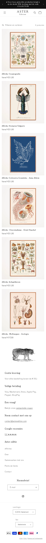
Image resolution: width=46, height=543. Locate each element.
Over (7, 454)
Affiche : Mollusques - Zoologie (15, 334)
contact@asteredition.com (16, 421)
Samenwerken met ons (14, 460)
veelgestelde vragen (24, 408)
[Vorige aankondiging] (2, 4)
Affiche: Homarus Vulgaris (13, 126)
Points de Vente (11, 466)
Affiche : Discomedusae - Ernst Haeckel (19, 230)
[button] (4, 12)
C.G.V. (21, 538)
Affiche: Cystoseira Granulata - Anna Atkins (20, 178)
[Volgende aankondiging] (43, 4)
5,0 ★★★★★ (11, 434)
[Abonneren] (36, 487)
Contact (8, 471)
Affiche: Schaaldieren (11, 282)
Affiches (8, 448)
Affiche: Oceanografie (11, 74)
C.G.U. (25, 538)
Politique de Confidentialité (34, 538)
